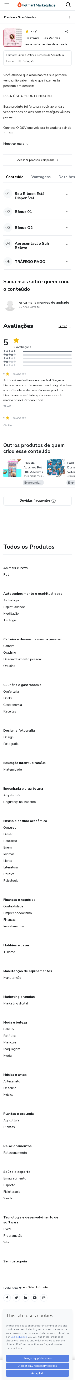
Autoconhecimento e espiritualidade (32, 593)
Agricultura (11, 1120)
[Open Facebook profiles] (7, 1298)
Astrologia (11, 600)
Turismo (9, 952)
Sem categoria (15, 1261)
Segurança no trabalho (19, 802)
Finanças (9, 919)
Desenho (9, 1088)
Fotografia (11, 744)
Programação (12, 1235)
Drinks (7, 698)
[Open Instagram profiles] (44, 1298)
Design (8, 737)
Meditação (11, 613)
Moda (7, 1055)
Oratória (9, 666)
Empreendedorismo (17, 913)
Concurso (9, 827)
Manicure (9, 1042)
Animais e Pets (15, 568)
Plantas (9, 1127)
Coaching (9, 652)
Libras (7, 860)
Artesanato (11, 1081)
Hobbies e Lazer (16, 945)
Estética (9, 1035)
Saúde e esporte (16, 1172)
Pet (6, 574)
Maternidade (12, 769)
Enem (7, 847)
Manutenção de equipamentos (27, 971)
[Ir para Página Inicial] (36, 5)
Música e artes (15, 1074)
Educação (10, 841)
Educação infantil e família (24, 763)
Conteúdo (15, 176)
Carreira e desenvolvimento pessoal (32, 639)
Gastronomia (12, 705)
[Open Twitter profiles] (16, 1298)
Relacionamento (15, 1152)
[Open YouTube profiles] (34, 1298)
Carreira (8, 646)
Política (8, 874)
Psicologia (10, 880)
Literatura (10, 867)
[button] (32, 194)
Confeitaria (11, 691)
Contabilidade (13, 906)
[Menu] (6, 5)
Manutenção (12, 977)
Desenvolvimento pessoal (22, 659)
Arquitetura (11, 795)
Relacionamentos (17, 1146)
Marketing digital (15, 1003)
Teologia (9, 620)
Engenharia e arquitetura (23, 788)
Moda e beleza (15, 1022)
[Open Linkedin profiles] (25, 1298)
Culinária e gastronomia (22, 685)
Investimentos (13, 926)
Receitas (9, 711)
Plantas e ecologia (18, 1113)
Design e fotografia (19, 730)
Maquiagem (11, 1049)
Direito (8, 834)
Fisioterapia (11, 1191)
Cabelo (8, 1029)
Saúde (7, 1198)
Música (8, 1094)
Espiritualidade (14, 607)
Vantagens (41, 176)
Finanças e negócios (19, 899)
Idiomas (9, 854)
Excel (7, 1229)
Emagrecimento (14, 1178)
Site (6, 1242)
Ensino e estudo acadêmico (25, 821)
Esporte (9, 1185)
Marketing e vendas (19, 997)
